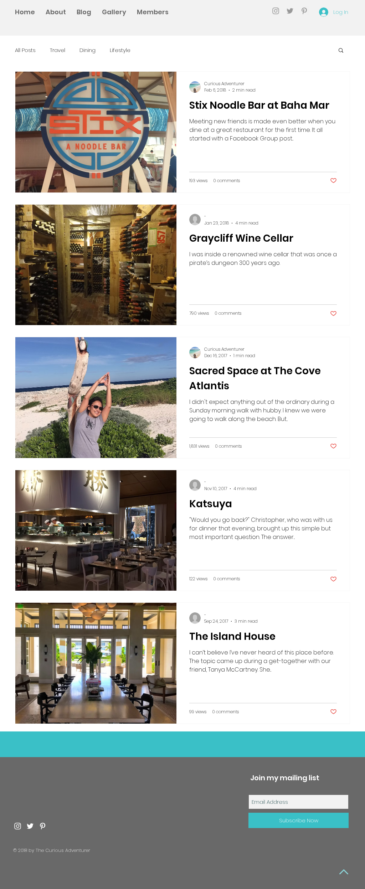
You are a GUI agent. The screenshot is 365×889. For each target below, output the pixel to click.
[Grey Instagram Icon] (275, 10)
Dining (87, 50)
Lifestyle (120, 50)
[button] (341, 51)
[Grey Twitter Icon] (290, 10)
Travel (57, 50)
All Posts (25, 50)
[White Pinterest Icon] (42, 826)
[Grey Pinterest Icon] (304, 10)
